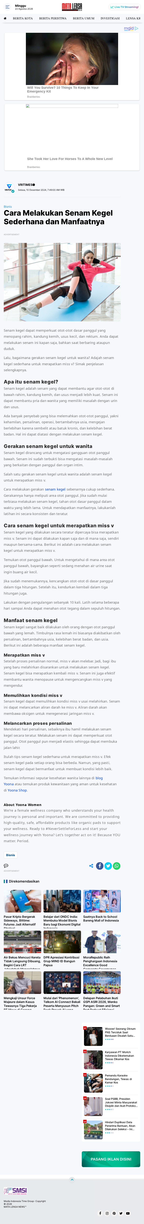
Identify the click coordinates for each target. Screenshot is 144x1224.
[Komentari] (6, 866)
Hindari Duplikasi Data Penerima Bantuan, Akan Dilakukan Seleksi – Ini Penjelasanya (120, 1126)
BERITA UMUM (83, 18)
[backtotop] (72, 1180)
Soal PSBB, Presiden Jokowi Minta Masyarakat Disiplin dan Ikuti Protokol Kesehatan (121, 1102)
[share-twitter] (108, 866)
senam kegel (55, 489)
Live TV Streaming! (127, 6)
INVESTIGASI (110, 18)
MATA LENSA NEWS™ (15, 1206)
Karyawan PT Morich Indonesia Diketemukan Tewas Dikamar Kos (119, 1055)
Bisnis (8, 206)
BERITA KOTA (23, 18)
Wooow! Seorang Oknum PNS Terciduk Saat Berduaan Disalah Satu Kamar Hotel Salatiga (120, 1032)
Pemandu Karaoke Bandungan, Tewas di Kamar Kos (118, 1079)
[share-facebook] (100, 866)
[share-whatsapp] (116, 866)
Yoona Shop (17, 790)
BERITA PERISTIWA (53, 18)
